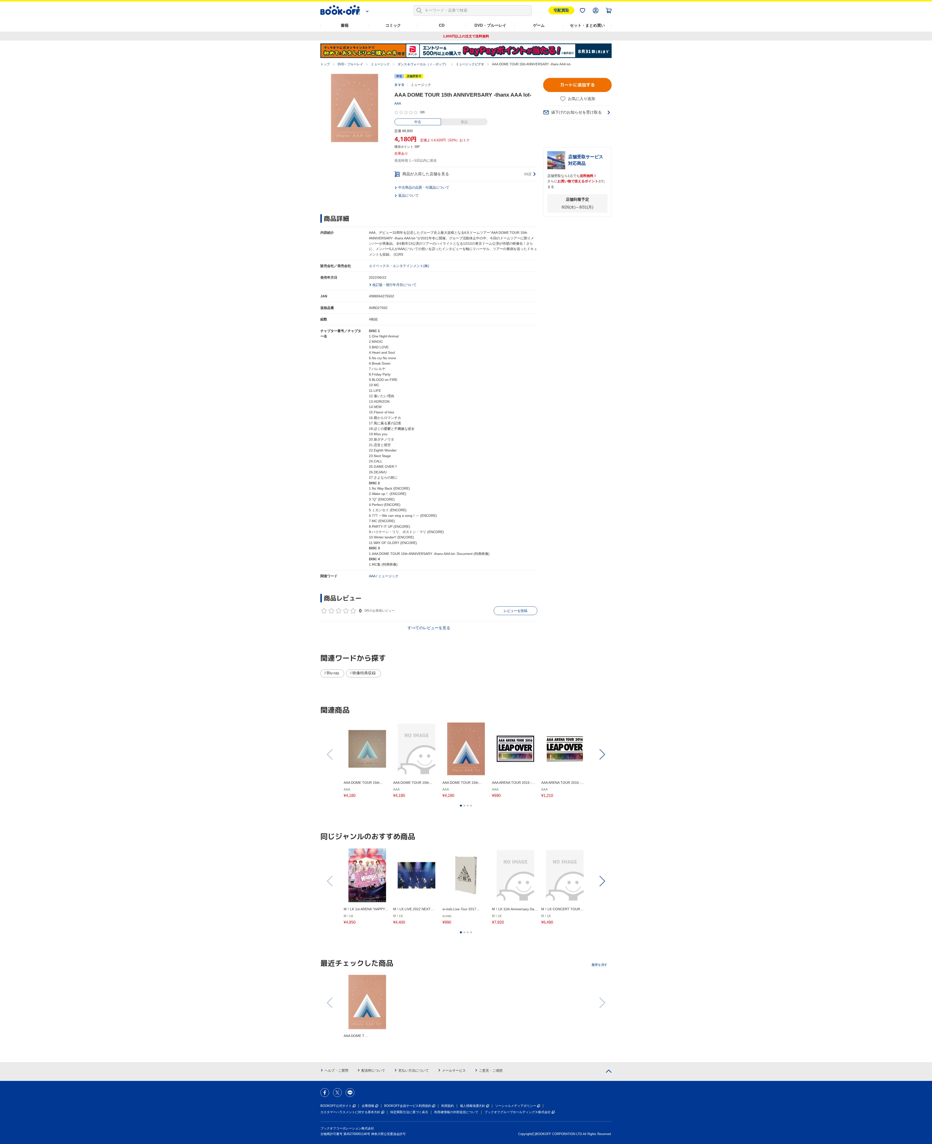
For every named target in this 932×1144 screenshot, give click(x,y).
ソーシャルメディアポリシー (515, 1106)
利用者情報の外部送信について (456, 1112)
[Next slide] (602, 754)
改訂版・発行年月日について (394, 284)
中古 (417, 122)
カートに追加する (577, 85)
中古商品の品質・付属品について (423, 187)
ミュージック (380, 64)
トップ (325, 64)
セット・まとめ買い (587, 25)
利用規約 (447, 1106)
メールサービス (454, 1070)
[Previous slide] (330, 754)
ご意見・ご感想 (491, 1070)
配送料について (373, 1070)
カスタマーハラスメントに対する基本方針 (350, 1112)
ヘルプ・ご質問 (336, 1070)
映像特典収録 (364, 673)
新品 (464, 122)
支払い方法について (413, 1070)
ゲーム (539, 25)
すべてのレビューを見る (429, 628)
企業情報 (368, 1106)
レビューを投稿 (515, 611)
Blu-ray (333, 673)
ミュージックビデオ (470, 64)
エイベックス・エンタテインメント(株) (399, 266)
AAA (397, 103)
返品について (408, 195)
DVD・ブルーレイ (490, 25)
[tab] (461, 806)
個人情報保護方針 (472, 1106)
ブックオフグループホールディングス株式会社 (517, 1112)
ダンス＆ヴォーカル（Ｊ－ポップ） (423, 64)
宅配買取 (561, 10)
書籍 (345, 25)
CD (442, 25)
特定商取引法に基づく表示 (409, 1112)
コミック (393, 25)
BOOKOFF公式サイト (336, 1106)
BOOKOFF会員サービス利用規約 (407, 1106)
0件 (422, 112)
